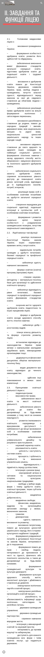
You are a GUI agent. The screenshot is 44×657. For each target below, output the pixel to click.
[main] (22, 17)
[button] (2, 3)
